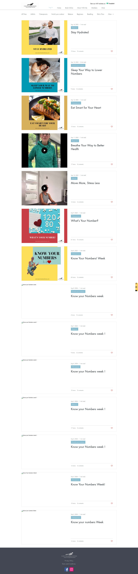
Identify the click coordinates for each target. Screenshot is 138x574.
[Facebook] (66, 569)
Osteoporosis (43, 14)
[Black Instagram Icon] (136, 287)
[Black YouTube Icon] (136, 291)
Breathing (90, 14)
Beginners (80, 14)
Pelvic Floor (100, 14)
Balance (70, 14)
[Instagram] (71, 569)
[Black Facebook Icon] (136, 283)
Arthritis (33, 14)
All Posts (24, 14)
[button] (94, 7)
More (110, 14)
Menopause (75, 367)
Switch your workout (58, 14)
